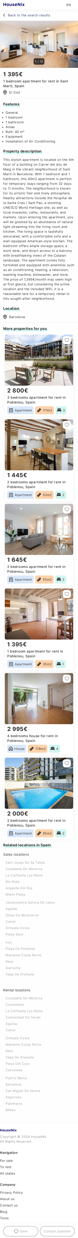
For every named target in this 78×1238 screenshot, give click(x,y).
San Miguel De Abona (23, 1091)
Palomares (14, 1103)
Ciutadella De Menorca (24, 869)
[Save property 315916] (67, 594)
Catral (10, 922)
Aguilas (11, 909)
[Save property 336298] (67, 679)
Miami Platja (15, 894)
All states (7, 1173)
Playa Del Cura (18, 1064)
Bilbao (11, 1110)
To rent (6, 1167)
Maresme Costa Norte (23, 955)
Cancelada (14, 1070)
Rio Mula (12, 882)
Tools (4, 1218)
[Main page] (21, 5)
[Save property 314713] (67, 340)
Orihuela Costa (18, 928)
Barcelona (17, 317)
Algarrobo (14, 1097)
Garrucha (13, 968)
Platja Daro (15, 934)
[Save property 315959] (67, 509)
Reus (9, 961)
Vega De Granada (20, 974)
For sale (6, 1161)
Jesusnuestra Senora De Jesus (30, 902)
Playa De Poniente (20, 949)
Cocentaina (15, 1005)
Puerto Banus (16, 1078)
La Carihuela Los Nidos (24, 875)
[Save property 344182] (67, 425)
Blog (3, 1212)
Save (23, 1231)
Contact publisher (57, 1231)
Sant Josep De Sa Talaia (25, 862)
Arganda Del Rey (19, 888)
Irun (9, 942)
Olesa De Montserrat (22, 915)
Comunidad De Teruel (23, 1017)
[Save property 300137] (67, 763)
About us (7, 1199)
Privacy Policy (11, 1192)
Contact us (9, 1205)
